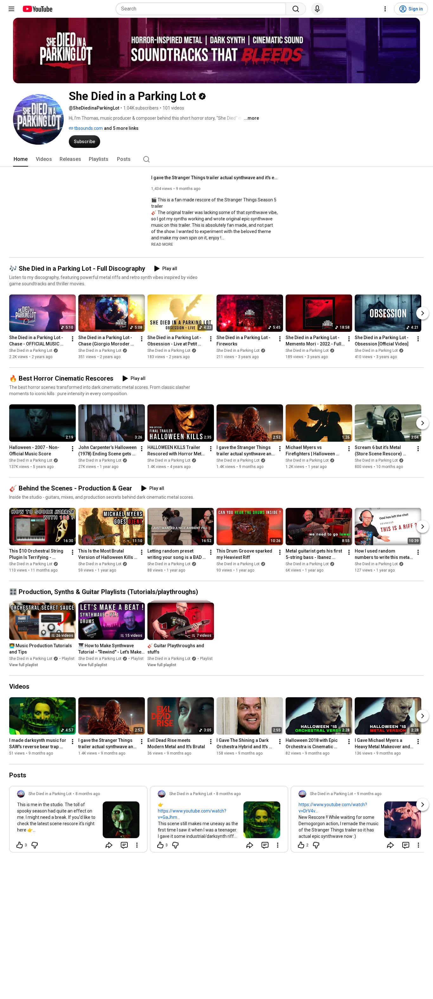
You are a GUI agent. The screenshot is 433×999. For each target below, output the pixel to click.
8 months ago (87, 794)
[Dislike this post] (34, 845)
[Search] (296, 9)
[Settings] (385, 9)
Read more (162, 244)
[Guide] (11, 9)
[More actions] (72, 338)
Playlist (68, 658)
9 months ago (369, 794)
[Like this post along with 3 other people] (20, 845)
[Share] (109, 845)
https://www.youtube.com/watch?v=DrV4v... (333, 807)
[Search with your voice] (317, 9)
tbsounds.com (88, 128)
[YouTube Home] (37, 9)
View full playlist (23, 665)
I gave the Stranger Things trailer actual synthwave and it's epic (214, 177)
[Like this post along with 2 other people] (301, 845)
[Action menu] (137, 845)
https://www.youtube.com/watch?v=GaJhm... (192, 814)
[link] (78, 821)
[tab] (20, 159)
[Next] (422, 313)
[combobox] (202, 9)
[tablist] (216, 159)
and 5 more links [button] (121, 128)
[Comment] (124, 845)
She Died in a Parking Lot (30, 350)
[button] (162, 244)
